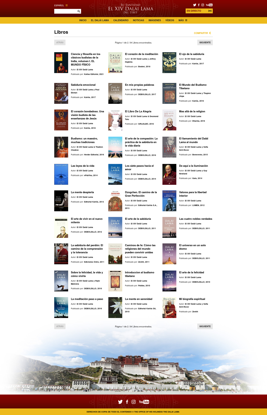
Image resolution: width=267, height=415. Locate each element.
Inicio (82, 20)
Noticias (138, 20)
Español (59, 5)
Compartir (201, 33)
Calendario (120, 20)
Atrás (59, 42)
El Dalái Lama (100, 20)
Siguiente (205, 42)
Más (181, 20)
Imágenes (155, 20)
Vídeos (169, 20)
